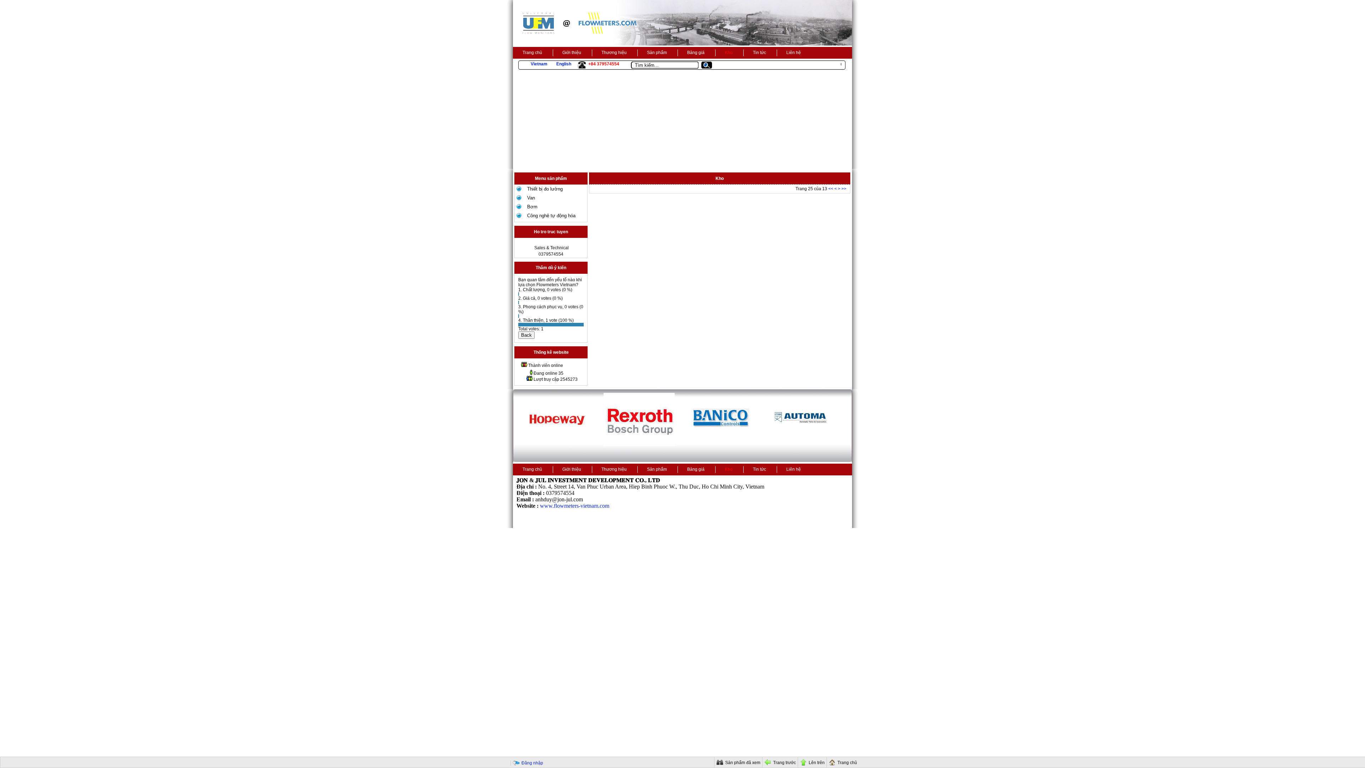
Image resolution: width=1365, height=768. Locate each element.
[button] (709, 65)
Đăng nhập (532, 763)
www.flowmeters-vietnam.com (574, 506)
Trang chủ (532, 52)
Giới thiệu (571, 52)
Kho (729, 52)
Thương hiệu (614, 52)
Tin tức (759, 52)
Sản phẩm (657, 52)
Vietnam (539, 64)
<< (830, 188)
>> (843, 188)
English (563, 64)
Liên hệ (793, 52)
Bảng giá (696, 52)
